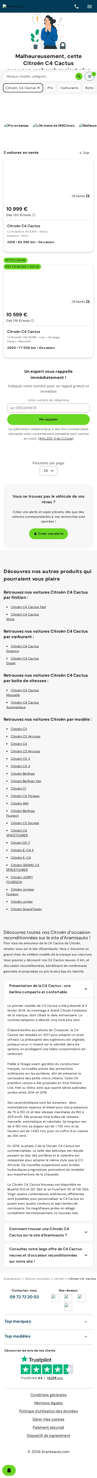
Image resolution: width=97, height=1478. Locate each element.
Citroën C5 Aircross (25, 736)
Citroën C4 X (20, 766)
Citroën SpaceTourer (26, 909)
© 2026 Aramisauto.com (48, 1451)
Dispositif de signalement (48, 1435)
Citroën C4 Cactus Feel (28, 607)
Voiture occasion (37, 1279)
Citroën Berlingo (23, 774)
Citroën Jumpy (22, 902)
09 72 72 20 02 (24, 1297)
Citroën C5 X (20, 759)
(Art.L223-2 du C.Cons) (56, 438)
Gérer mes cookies (48, 1419)
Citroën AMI (19, 803)
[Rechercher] (79, 76)
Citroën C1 (18, 788)
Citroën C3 (19, 729)
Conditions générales (48, 1394)
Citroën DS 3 (20, 843)
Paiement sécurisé (48, 1427)
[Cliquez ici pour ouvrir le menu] (89, 6)
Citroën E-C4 (21, 858)
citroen (59, 1279)
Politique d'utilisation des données (48, 1411)
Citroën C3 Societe (25, 823)
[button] (38, 88)
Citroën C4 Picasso (25, 796)
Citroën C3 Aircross (25, 751)
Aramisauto (12, 1279)
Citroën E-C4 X (22, 850)
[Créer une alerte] (9, 1470)
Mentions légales (48, 1403)
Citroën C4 (19, 744)
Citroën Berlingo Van (26, 781)
